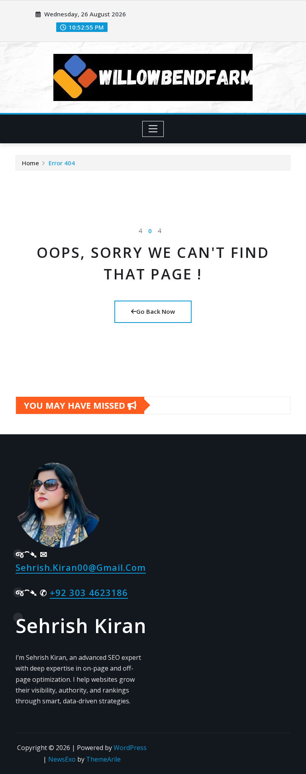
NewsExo (62, 759)
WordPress (130, 747)
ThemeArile (103, 759)
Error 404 (62, 163)
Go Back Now (155, 311)
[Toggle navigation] (153, 129)
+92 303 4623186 (89, 592)
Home (30, 163)
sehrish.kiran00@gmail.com (81, 567)
